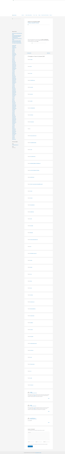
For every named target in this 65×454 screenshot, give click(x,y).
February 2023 (14, 76)
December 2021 (14, 91)
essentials (31, 329)
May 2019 (13, 126)
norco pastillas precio (32, 156)
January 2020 (13, 117)
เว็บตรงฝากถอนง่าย (32, 364)
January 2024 (13, 63)
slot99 (31, 218)
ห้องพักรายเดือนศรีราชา (33, 308)
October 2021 (13, 93)
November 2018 (14, 131)
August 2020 (13, 109)
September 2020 (14, 108)
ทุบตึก (31, 66)
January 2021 (13, 103)
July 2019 (13, 124)
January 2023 (13, 77)
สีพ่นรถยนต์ (31, 232)
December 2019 (14, 118)
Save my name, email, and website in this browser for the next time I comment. (38, 444)
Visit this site (31, 350)
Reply (48, 398)
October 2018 (13, 132)
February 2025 (14, 53)
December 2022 (14, 78)
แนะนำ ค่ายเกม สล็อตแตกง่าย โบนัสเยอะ (34, 170)
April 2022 (13, 86)
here (37, 41)
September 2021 (14, 94)
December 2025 (14, 45)
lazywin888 (31, 225)
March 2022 (13, 87)
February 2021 (14, 102)
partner (43, 39)
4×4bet (31, 149)
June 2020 (13, 111)
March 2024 (13, 61)
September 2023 (14, 68)
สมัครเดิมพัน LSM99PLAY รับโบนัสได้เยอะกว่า (35, 163)
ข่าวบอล (31, 73)
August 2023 (13, 69)
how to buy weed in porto (33, 135)
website (31, 260)
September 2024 (14, 54)
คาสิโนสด (31, 59)
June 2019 (13, 125)
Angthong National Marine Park (34, 239)
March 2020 (13, 115)
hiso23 (31, 357)
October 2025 (13, 46)
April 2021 (13, 100)
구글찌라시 (31, 392)
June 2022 (13, 85)
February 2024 (14, 62)
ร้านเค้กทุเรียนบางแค (32, 80)
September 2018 (14, 133)
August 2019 (13, 123)
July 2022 (13, 84)
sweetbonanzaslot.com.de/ (33, 343)
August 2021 (13, 95)
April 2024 (13, 60)
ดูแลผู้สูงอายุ (31, 322)
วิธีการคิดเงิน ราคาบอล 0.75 (33, 253)
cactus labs (31, 87)
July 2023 (13, 70)
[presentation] (24, 15)
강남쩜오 (31, 405)
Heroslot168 (31, 336)
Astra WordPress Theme (38, 452)
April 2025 (13, 52)
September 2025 (14, 47)
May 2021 (13, 99)
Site (30, 246)
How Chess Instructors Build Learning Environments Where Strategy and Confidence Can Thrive (16, 36)
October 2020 (13, 107)
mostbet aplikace (32, 315)
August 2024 (13, 55)
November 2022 (14, 79)
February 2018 (14, 139)
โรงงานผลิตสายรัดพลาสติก (33, 142)
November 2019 (14, 119)
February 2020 (14, 116)
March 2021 (13, 101)
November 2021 (14, 92)
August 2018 (13, 134)
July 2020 (13, 110)
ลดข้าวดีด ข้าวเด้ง (32, 177)
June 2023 (13, 71)
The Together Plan (46, 39)
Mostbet (31, 267)
